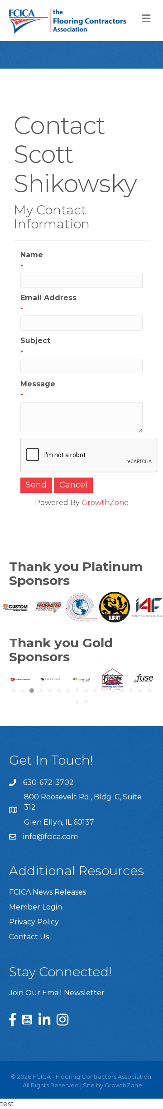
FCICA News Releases (47, 892)
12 (113, 690)
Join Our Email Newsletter (57, 992)
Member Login (35, 907)
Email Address (48, 297)
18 (86, 701)
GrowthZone (105, 502)
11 (104, 690)
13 (122, 690)
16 (149, 690)
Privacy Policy (34, 922)
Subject (35, 340)
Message (37, 384)
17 (77, 701)
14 (131, 690)
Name (31, 255)
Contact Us (29, 937)
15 (140, 690)
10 (95, 690)
